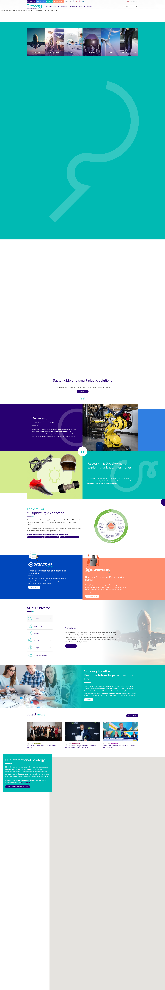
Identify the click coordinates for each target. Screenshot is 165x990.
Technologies (73, 6)
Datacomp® (34, 587)
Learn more (71, 646)
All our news (132, 715)
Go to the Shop (92, 596)
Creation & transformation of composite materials (45, 534)
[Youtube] (76, 1)
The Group (48, 6)
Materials (82, 6)
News (66, 1)
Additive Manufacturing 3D (51, 537)
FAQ (70, 1)
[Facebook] (73, 1)
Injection (29, 534)
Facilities (56, 6)
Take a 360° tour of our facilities (17, 787)
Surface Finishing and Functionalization (69, 537)
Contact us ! (82, 392)
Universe (64, 6)
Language (133, 1)
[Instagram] (80, 1)
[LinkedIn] (83, 1)
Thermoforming (63, 534)
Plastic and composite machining (35, 537)
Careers (89, 6)
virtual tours (25, 782)
